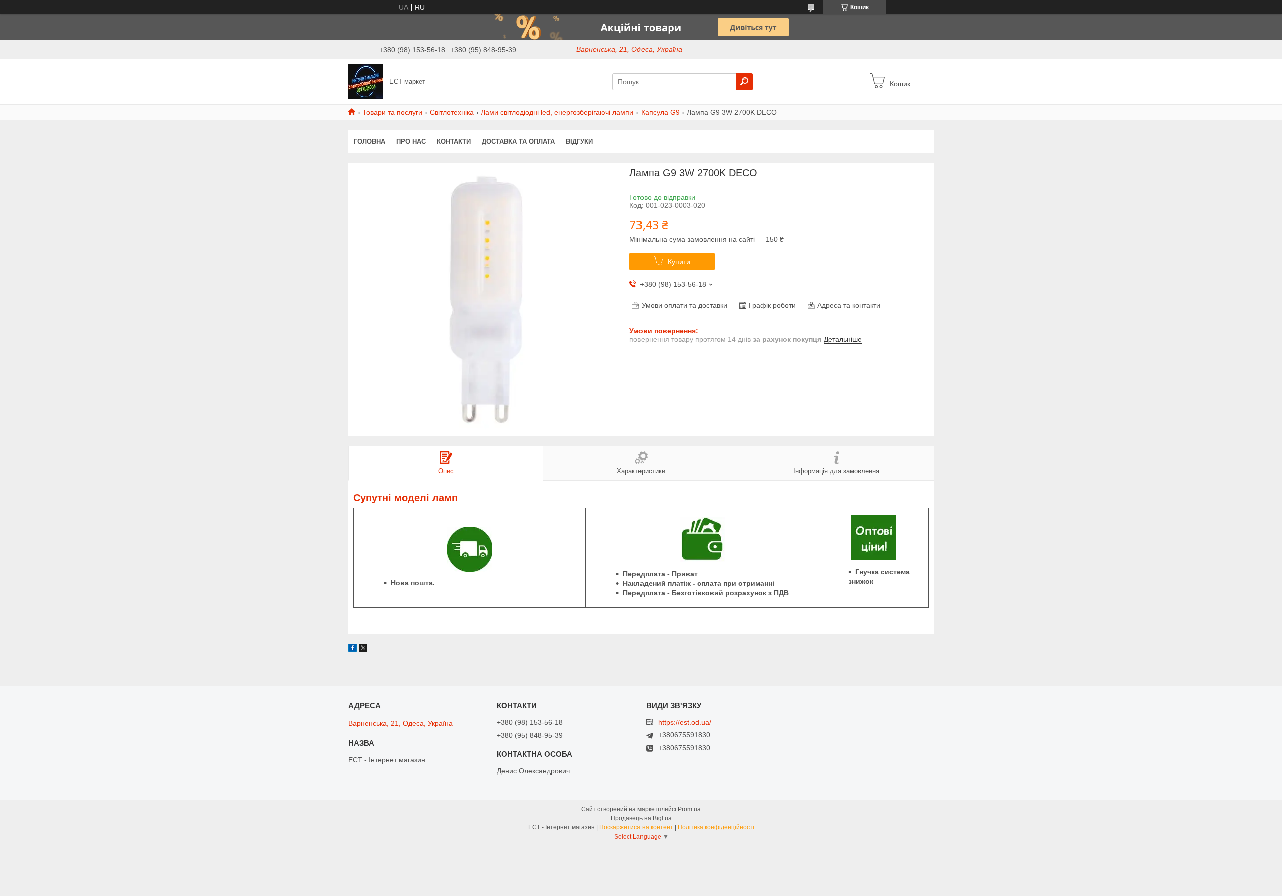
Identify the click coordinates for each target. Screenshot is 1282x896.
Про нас (411, 141)
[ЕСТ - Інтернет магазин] (365, 81)
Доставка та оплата (518, 141)
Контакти (454, 141)
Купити (679, 262)
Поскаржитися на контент (636, 827)
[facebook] (352, 649)
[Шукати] (744, 81)
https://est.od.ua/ (684, 722)
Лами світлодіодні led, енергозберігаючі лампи (557, 112)
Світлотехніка (452, 112)
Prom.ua (689, 809)
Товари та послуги (392, 112)
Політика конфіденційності (716, 827)
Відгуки (579, 141)
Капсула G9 (660, 112)
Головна (369, 141)
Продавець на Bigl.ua (641, 818)
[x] (363, 649)
